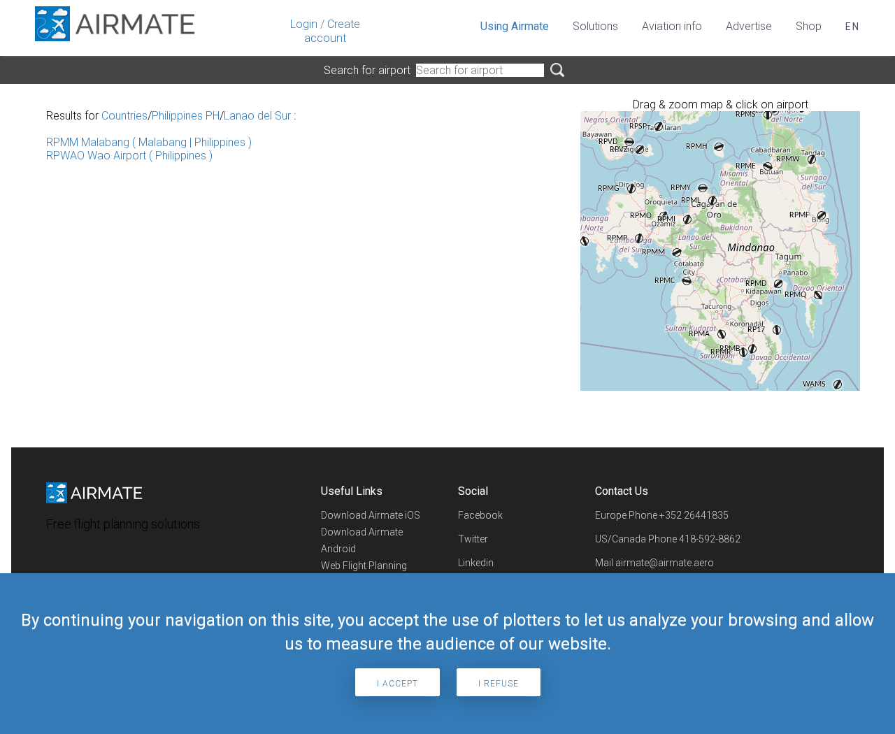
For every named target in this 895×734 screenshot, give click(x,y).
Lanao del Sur (257, 115)
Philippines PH (186, 115)
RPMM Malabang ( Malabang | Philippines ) (149, 142)
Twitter (473, 539)
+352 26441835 (694, 515)
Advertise (749, 26)
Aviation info (672, 26)
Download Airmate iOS (370, 515)
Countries (124, 115)
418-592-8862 (709, 539)
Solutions (595, 26)
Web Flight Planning (364, 565)
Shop (809, 26)
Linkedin (476, 562)
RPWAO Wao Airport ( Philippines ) (129, 155)
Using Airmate (514, 26)
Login (303, 24)
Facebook (480, 515)
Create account (332, 31)
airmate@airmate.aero (664, 562)
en (852, 26)
